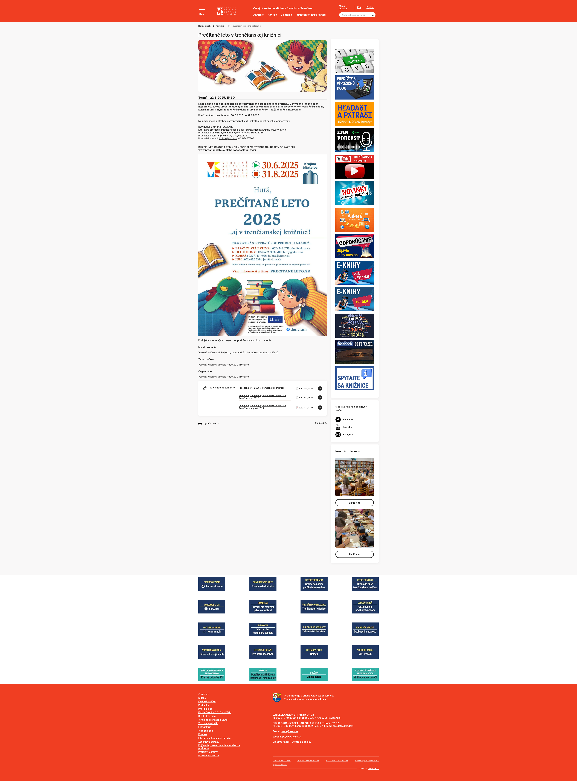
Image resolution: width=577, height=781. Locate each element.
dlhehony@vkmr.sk (235, 132)
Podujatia (220, 26)
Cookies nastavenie (281, 760)
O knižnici (258, 14)
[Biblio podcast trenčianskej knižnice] (354, 140)
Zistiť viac (354, 502)
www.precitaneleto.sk (211, 149)
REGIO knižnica (207, 716)
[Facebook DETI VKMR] (354, 351)
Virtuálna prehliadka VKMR (213, 719)
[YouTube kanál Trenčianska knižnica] (354, 166)
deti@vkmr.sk (262, 129)
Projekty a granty (208, 751)
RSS (359, 7)
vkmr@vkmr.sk (289, 731)
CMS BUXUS (373, 768)
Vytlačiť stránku (211, 423)
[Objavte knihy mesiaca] (354, 245)
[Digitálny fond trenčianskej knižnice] (354, 325)
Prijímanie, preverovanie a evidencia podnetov (219, 747)
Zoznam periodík (208, 723)
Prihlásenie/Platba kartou (311, 14)
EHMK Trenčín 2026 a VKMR (214, 712)
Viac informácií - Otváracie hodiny (292, 741)
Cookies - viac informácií (308, 760)
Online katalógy (207, 701)
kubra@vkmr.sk (228, 138)
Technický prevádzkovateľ (367, 760)
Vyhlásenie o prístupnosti (337, 760)
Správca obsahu (280, 764)
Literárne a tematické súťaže (214, 738)
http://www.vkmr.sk (290, 736)
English (370, 7)
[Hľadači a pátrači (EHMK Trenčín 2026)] (354, 113)
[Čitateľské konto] (354, 87)
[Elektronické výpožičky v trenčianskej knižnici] (354, 272)
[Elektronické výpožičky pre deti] (354, 298)
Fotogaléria (204, 726)
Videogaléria (205, 730)
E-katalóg (286, 14)
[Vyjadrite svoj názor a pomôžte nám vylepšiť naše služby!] (354, 219)
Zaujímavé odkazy (208, 741)
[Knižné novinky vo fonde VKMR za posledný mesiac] (354, 193)
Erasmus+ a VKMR (208, 755)
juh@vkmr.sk (224, 135)
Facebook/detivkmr (244, 149)
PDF (301, 388)
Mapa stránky (343, 7)
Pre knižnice (205, 708)
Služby (202, 697)
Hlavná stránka (204, 26)
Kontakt (272, 14)
